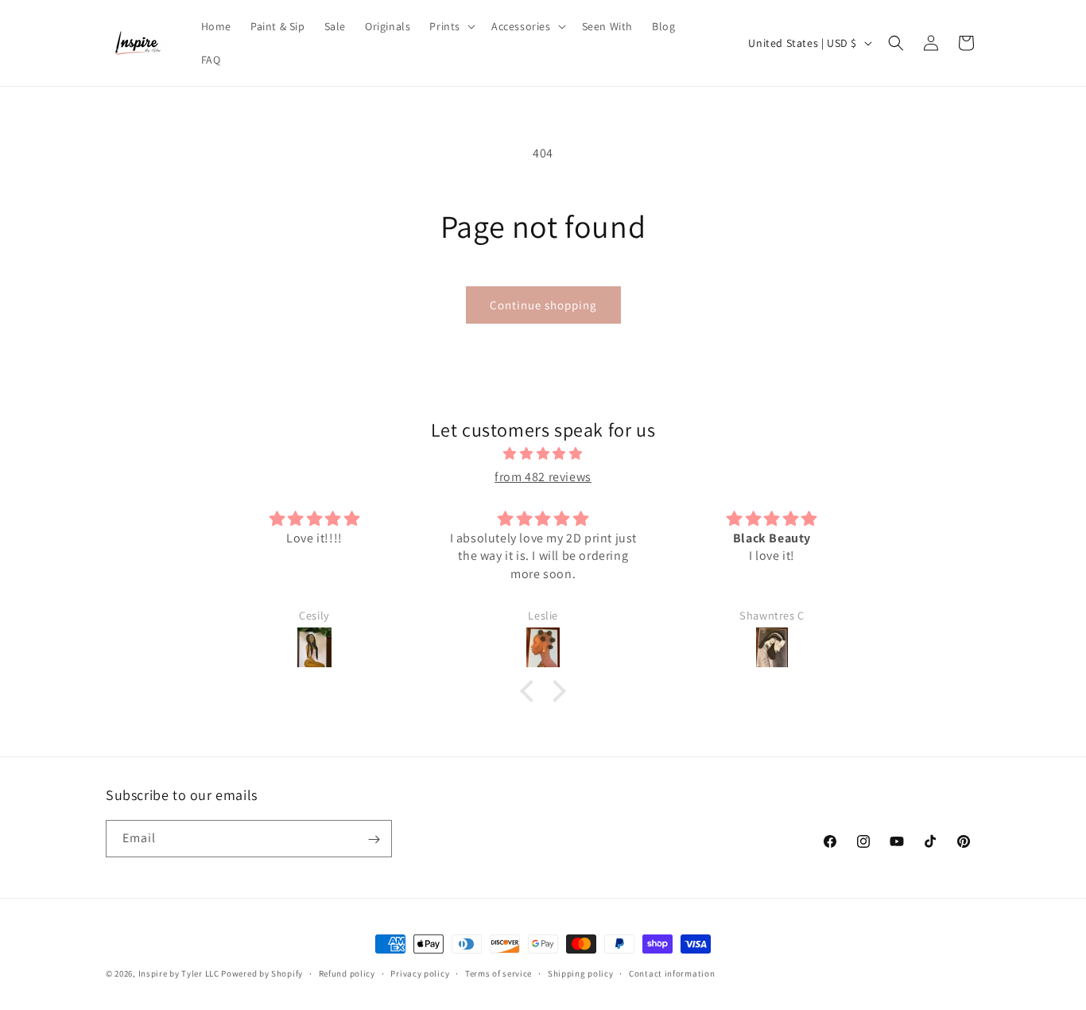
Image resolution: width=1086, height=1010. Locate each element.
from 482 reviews (543, 476)
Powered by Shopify (262, 973)
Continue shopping (543, 305)
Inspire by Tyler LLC (178, 973)
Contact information (672, 972)
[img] (543, 455)
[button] (451, 26)
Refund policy (347, 972)
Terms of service (498, 972)
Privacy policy (419, 972)
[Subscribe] (373, 839)
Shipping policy (581, 972)
